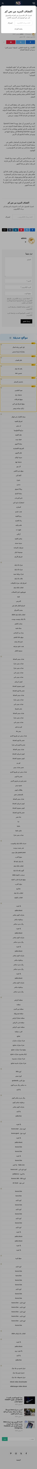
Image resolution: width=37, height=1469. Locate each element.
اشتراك (10, 23)
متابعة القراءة (18, 29)
